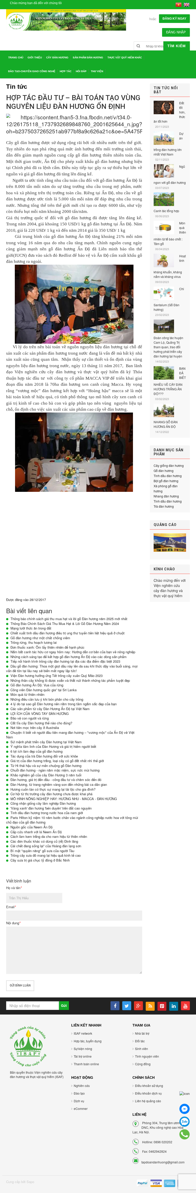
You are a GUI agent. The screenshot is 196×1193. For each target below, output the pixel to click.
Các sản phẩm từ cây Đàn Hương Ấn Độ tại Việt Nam (50, 708)
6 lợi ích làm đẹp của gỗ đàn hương (36, 751)
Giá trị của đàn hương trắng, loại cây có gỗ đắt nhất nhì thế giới (57, 760)
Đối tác (140, 1041)
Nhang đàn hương (166, 496)
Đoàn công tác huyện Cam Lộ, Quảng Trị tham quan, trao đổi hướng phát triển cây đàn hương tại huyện (168, 347)
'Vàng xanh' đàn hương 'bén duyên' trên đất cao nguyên (51, 808)
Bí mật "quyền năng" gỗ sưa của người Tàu (42, 850)
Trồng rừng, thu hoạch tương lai (33, 642)
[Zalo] (184, 1122)
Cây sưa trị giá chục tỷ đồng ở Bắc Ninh (40, 860)
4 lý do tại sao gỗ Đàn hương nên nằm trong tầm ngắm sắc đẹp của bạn (63, 703)
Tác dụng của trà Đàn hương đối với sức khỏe (44, 756)
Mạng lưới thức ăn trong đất (30, 628)
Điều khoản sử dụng (149, 1085)
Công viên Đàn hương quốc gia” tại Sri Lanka (43, 689)
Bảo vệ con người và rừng (29, 718)
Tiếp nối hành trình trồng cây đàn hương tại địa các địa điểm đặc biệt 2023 (65, 661)
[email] (184, 1096)
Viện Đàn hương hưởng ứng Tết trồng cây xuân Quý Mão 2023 (56, 675)
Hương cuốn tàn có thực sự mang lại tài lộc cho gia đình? (52, 789)
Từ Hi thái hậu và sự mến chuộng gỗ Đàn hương (45, 765)
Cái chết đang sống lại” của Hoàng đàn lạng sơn (45, 845)
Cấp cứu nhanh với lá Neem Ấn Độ (36, 831)
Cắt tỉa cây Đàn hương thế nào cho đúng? (41, 723)
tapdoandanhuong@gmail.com (163, 1162)
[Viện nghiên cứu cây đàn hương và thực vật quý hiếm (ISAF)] (28, 1045)
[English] (186, 4)
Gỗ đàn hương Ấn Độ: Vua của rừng (36, 685)
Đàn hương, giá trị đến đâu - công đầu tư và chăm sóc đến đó (55, 779)
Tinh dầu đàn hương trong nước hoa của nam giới (46, 812)
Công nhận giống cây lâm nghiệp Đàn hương (43, 803)
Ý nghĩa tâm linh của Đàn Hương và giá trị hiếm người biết (53, 746)
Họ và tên (14, 888)
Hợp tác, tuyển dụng (88, 1041)
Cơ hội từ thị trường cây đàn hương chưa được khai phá (51, 793)
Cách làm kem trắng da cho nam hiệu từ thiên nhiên (48, 836)
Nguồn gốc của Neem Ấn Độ (31, 827)
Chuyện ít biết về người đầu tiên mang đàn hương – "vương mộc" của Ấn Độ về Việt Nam (70, 735)
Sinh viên (141, 1048)
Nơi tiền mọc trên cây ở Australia (34, 727)
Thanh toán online (86, 1064)
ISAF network (83, 1033)
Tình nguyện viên (147, 1056)
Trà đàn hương (164, 506)
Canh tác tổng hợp (166, 211)
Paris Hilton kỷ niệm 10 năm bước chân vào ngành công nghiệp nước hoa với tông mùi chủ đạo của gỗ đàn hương (72, 820)
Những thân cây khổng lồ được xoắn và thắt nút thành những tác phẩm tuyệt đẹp (70, 680)
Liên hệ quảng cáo (148, 1101)
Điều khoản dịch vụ (148, 1093)
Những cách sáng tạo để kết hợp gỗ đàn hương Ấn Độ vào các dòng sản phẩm (68, 656)
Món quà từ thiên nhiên (27, 694)
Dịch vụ (79, 1101)
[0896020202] (184, 1134)
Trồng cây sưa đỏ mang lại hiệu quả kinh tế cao (45, 855)
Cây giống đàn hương (169, 465)
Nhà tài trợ (142, 1033)
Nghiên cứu (82, 1085)
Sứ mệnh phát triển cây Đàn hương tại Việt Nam (46, 741)
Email (11, 907)
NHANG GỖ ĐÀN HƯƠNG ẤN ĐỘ (166, 424)
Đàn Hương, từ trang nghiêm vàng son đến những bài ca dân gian (58, 784)
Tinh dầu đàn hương (168, 475)
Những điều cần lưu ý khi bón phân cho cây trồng (46, 699)
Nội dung (13, 923)
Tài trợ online (83, 1056)
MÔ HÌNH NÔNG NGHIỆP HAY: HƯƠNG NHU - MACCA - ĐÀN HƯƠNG (63, 798)
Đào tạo (79, 1093)
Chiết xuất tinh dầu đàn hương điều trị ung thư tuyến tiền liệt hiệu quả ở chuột (67, 633)
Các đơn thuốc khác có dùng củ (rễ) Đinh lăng (44, 841)
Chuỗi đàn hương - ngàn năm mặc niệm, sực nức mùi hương (55, 770)
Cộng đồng (143, 1064)
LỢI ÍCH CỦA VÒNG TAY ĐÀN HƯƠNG (39, 713)
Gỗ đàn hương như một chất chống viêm (40, 637)
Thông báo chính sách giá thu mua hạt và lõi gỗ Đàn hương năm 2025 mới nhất (68, 618)
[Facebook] (184, 1109)
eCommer (81, 1108)
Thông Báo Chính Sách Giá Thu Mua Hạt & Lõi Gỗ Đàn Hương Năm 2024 (64, 623)
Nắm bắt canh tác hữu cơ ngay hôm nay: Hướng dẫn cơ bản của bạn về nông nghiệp (72, 651)
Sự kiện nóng (83, 1048)
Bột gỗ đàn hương (166, 481)
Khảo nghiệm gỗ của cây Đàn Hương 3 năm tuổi (45, 775)
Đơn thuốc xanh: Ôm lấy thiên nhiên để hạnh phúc (47, 647)
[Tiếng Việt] (178, 4)
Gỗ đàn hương (164, 470)
